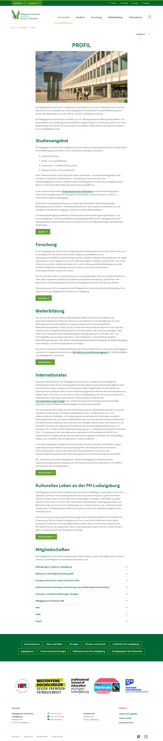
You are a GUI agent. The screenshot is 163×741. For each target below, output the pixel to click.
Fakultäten (18, 3)
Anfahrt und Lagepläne (128, 714)
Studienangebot (52, 141)
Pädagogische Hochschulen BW (50, 600)
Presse (113, 3)
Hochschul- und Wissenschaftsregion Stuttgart (57, 594)
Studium (80, 17)
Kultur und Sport (45, 536)
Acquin (39, 621)
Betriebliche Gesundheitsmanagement (90, 352)
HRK (38, 607)
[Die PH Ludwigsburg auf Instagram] (146, 737)
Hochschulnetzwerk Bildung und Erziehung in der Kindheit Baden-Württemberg (72, 587)
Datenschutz (28, 737)
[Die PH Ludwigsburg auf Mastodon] (138, 737)
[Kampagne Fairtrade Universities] (107, 686)
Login (136, 3)
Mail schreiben (56, 719)
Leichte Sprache (57, 737)
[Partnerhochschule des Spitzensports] (137, 686)
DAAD (38, 614)
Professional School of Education (77, 191)
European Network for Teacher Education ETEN (57, 580)
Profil (33, 27)
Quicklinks (33, 3)
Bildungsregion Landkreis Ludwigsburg (54, 566)
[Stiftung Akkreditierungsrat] (22, 686)
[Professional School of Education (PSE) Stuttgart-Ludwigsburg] (80, 686)
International (135, 17)
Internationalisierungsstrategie (50, 401)
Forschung (96, 17)
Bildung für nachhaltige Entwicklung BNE (55, 573)
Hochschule (64, 17)
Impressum (16, 737)
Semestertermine (126, 722)
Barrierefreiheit (42, 737)
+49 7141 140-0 (56, 713)
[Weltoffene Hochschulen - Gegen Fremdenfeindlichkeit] (50, 686)
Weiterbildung (115, 17)
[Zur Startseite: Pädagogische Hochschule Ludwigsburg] (26, 14)
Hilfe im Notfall (125, 718)
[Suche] (149, 17)
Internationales (51, 375)
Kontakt (125, 3)
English (146, 3)
